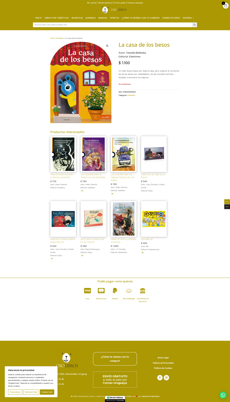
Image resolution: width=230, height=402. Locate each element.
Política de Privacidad (163, 363)
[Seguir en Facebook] (160, 377)
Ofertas (114, 18)
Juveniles (91, 18)
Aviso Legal (163, 357)
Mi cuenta (91, 3)
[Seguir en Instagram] (166, 377)
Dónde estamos (105, 3)
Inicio (38, 18)
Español (187, 18)
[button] (107, 46)
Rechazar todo (31, 392)
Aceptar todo (47, 392)
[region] (31, 381)
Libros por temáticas (56, 18)
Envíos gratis (119, 3)
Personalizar (15, 392)
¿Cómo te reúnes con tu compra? (141, 18)
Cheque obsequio (135, 3)
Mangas (102, 18)
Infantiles (77, 18)
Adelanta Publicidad (150, 396)
